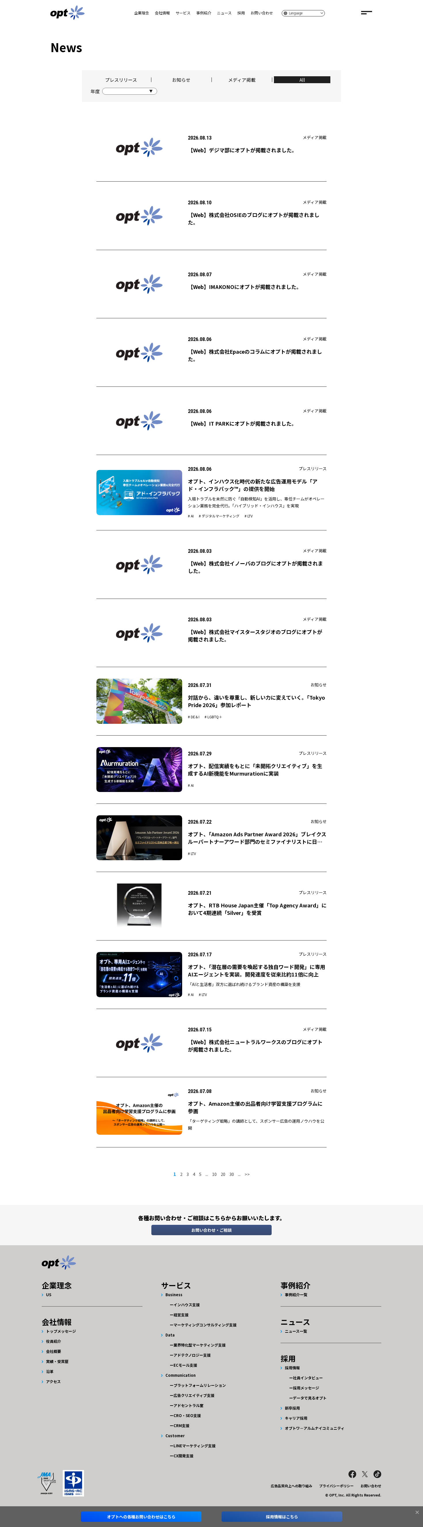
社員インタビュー (308, 1378)
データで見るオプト (310, 1398)
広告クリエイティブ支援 (194, 1395)
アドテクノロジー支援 (192, 1355)
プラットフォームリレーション (200, 1385)
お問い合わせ (262, 13)
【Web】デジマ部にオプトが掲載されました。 (242, 150)
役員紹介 (53, 1341)
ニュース (224, 13)
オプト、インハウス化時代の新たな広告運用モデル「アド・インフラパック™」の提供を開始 (252, 484)
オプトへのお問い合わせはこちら (141, 1517)
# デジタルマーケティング (219, 515)
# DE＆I (193, 716)
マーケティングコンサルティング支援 (205, 1325)
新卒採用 (292, 1408)
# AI (191, 515)
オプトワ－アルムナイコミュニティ (314, 1428)
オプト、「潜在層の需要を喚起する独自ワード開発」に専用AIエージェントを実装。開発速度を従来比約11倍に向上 (256, 970)
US (48, 1294)
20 (223, 1174)
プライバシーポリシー (336, 1485)
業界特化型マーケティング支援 (200, 1345)
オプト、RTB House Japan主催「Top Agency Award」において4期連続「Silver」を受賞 (257, 908)
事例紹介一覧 (296, 1294)
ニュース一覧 (296, 1331)
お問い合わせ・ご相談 (211, 1230)
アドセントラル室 (188, 1405)
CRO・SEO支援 (187, 1415)
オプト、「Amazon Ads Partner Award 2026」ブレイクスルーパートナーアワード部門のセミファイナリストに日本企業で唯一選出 (257, 841)
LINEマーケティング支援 (195, 1445)
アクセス (53, 1381)
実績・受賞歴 (57, 1361)
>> (247, 1174)
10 (214, 1174)
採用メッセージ (306, 1388)
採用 (241, 13)
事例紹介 (203, 13)
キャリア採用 (296, 1418)
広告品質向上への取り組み (291, 1485)
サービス (183, 13)
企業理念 (141, 13)
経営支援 (181, 1314)
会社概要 (53, 1351)
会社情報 (162, 13)
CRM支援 (181, 1425)
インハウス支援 (187, 1304)
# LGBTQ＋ (213, 716)
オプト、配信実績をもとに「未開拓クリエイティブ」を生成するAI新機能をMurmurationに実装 (255, 769)
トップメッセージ (61, 1331)
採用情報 (292, 1367)
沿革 (50, 1371)
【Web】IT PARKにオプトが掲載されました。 (242, 423)
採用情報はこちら (282, 1517)
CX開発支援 (183, 1456)
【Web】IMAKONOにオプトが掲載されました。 (245, 286)
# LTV (249, 515)
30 (231, 1174)
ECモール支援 (185, 1365)
